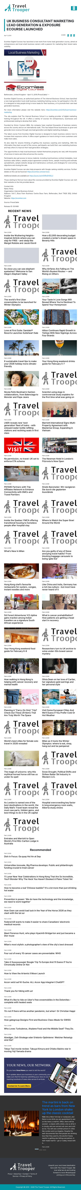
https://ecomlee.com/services (38, 172)
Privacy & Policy (26, 1176)
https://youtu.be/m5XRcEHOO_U (41, 176)
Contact (26, 1174)
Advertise (17, 1174)
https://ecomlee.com (18, 198)
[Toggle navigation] (74, 8)
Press (10, 1174)
